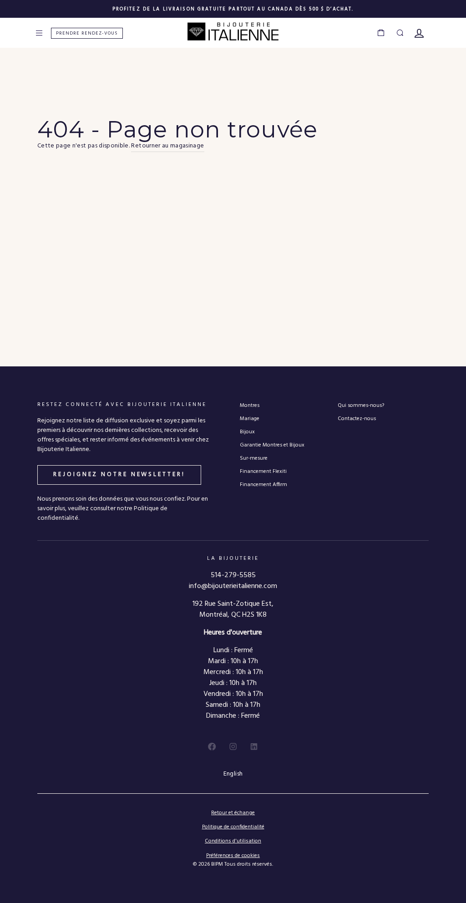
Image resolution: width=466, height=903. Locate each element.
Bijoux (247, 431)
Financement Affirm (263, 484)
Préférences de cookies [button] (233, 856)
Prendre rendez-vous (87, 33)
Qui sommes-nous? (361, 405)
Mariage (249, 418)
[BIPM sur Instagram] (233, 746)
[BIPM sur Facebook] (212, 746)
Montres (249, 405)
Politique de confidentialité (233, 827)
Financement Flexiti (263, 471)
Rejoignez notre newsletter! (119, 474)
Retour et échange (233, 812)
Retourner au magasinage (167, 146)
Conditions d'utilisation (233, 841)
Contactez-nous (357, 418)
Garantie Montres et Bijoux (272, 445)
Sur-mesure (254, 458)
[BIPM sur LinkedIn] (253, 746)
